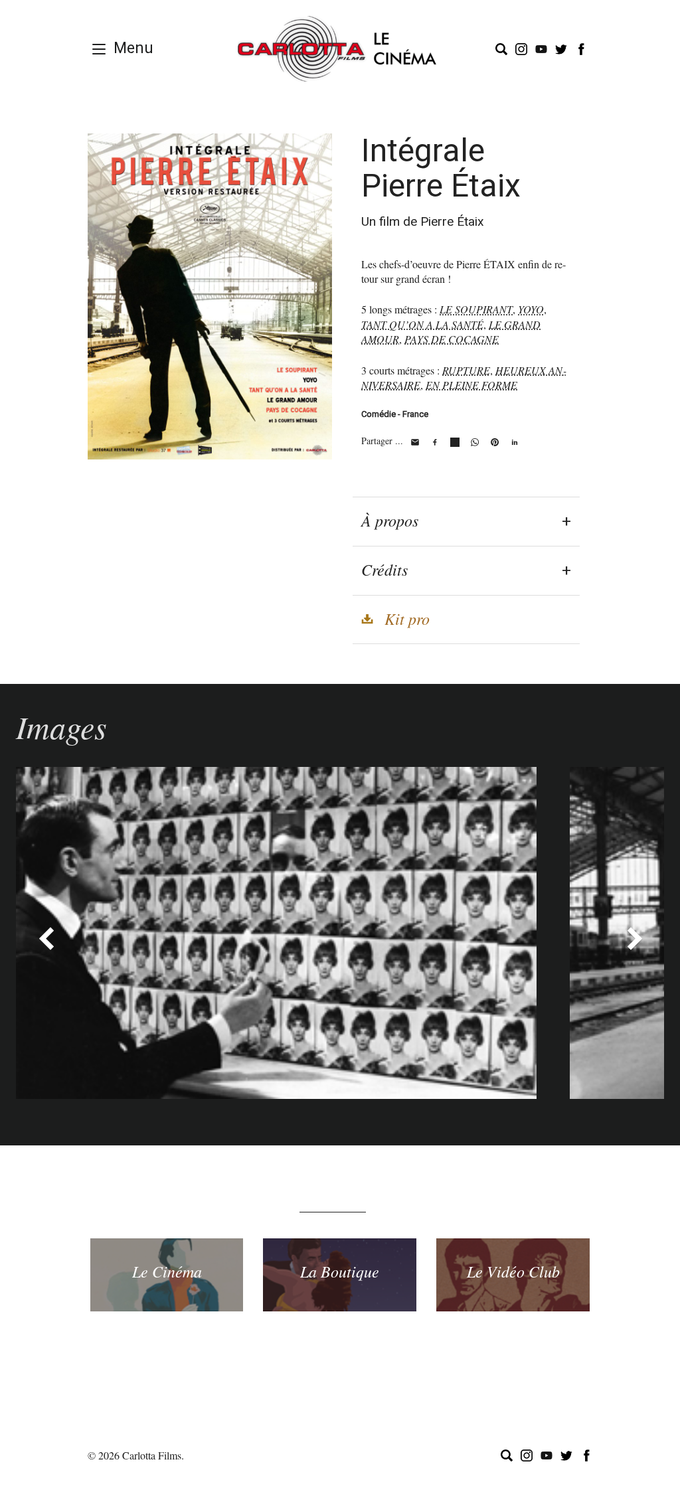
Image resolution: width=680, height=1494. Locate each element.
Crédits (384, 569)
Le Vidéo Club (513, 1271)
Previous (46, 938)
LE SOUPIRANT (476, 309)
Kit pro (407, 618)
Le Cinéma (167, 1271)
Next (634, 938)
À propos (389, 520)
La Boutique (339, 1271)
